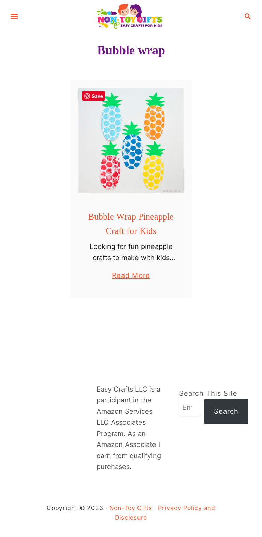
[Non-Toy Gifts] (131, 16)
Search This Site (208, 393)
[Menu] (14, 16)
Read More (131, 276)
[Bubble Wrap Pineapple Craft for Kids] (131, 140)
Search (226, 411)
